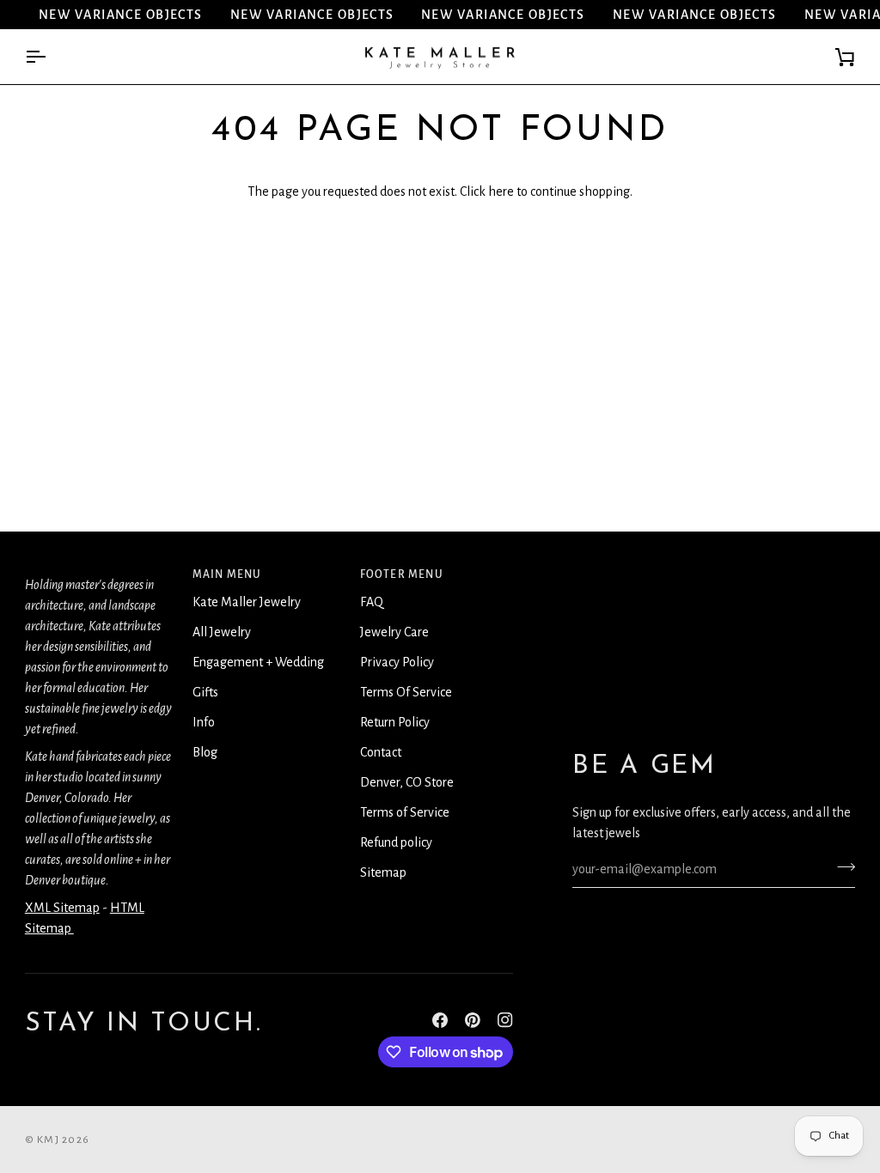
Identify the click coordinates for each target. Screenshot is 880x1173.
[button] (102, 570)
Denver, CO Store (407, 782)
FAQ (371, 602)
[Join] (841, 867)
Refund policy (396, 842)
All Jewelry (221, 632)
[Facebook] (440, 1020)
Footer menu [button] (401, 574)
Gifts (205, 692)
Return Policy (395, 722)
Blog (204, 752)
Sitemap (383, 872)
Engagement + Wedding (258, 662)
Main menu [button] (227, 574)
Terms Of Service (406, 692)
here (501, 191)
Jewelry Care (394, 632)
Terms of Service (404, 812)
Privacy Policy (397, 662)
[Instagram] (505, 1020)
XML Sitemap (62, 908)
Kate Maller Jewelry (246, 602)
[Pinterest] (472, 1020)
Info (203, 722)
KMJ (48, 1139)
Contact (380, 752)
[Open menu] (50, 57)
